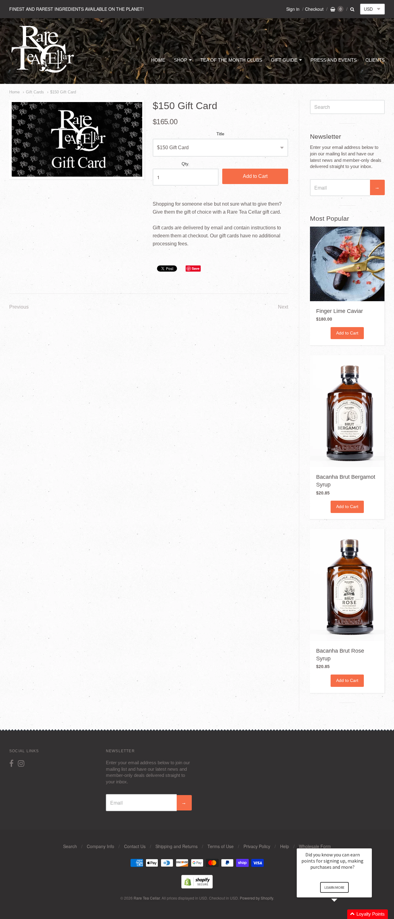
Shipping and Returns (176, 846)
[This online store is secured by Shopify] (197, 886)
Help (284, 846)
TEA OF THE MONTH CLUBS (231, 60)
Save (195, 268)
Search (70, 846)
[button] (342, 914)
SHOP (180, 60)
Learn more (334, 887)
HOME (158, 60)
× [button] (369, 844)
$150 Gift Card (63, 92)
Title (220, 134)
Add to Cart (255, 176)
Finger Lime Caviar (339, 311)
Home (14, 92)
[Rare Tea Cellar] (43, 72)
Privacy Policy (256, 846)
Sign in (293, 9)
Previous (19, 307)
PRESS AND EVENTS (334, 60)
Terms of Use (220, 846)
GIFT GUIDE (284, 60)
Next (283, 307)
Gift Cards (35, 92)
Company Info (100, 846)
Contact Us (135, 846)
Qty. (185, 164)
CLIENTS (375, 60)
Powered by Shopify (256, 898)
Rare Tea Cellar (147, 898)
